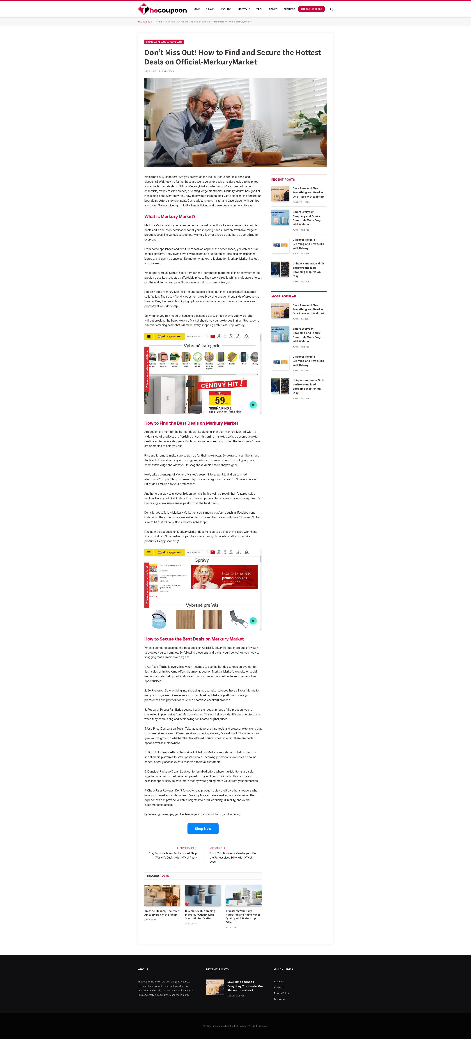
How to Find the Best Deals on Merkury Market (191, 423)
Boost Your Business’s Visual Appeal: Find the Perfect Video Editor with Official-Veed (233, 857)
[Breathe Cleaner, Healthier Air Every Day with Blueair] (162, 895)
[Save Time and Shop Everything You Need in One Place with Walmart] (280, 193)
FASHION (226, 9)
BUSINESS (289, 9)
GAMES (273, 9)
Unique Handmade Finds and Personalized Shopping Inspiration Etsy (309, 269)
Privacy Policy (281, 993)
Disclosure (279, 999)
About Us (279, 981)
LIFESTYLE (244, 9)
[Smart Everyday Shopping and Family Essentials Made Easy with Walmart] (280, 217)
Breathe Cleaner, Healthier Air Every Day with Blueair (161, 912)
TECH (259, 9)
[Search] (331, 9)
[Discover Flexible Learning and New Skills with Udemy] (280, 245)
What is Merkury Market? (170, 216)
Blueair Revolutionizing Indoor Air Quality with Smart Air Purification (200, 914)
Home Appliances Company (164, 42)
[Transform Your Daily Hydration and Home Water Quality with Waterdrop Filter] (244, 895)
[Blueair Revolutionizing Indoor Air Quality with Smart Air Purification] (203, 895)
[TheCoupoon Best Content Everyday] (162, 9)
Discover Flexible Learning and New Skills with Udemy (308, 244)
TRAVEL (210, 9)
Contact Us (280, 987)
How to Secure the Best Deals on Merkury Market (194, 638)
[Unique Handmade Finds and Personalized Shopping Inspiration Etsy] (280, 269)
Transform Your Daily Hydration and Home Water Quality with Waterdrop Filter (243, 916)
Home (196, 9)
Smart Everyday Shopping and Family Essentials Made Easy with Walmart (307, 218)
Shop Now (203, 829)
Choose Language (311, 9)
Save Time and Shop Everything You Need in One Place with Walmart (308, 192)
